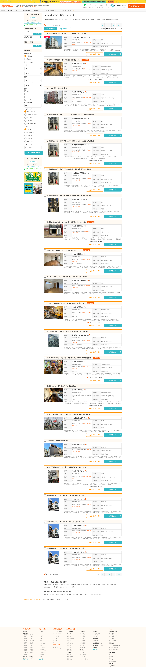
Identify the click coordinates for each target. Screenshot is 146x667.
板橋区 (31, 652)
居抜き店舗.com (28, 599)
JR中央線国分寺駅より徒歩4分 (57, 88)
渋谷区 (25, 642)
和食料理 (73, 584)
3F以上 (29, 99)
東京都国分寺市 (76, 69)
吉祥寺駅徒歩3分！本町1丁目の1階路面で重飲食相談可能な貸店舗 (69, 169)
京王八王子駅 (81, 280)
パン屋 (53, 587)
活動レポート (112, 661)
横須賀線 (69, 651)
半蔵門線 (82, 643)
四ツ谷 (49, 594)
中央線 (74, 37)
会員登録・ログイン (137, 6)
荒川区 (31, 643)
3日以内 (29, 138)
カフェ (65, 587)
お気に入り (91, 7)
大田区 (25, 640)
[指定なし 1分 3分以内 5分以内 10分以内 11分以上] (32, 106)
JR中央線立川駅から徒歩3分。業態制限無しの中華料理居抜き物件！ (70, 358)
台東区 (31, 636)
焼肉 (115, 584)
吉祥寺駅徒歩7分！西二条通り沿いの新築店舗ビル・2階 (65, 521)
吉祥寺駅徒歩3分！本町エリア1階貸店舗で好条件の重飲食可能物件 (69, 195)
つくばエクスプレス (98, 645)
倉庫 (54, 642)
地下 (28, 91)
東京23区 (25, 633)
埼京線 (69, 636)
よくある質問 (112, 665)
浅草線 (82, 651)
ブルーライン (83, 658)
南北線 (82, 645)
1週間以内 (30, 141)
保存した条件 (101, 7)
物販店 (55, 640)
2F (27, 96)
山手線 (69, 633)
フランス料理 (93, 584)
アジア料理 (110, 584)
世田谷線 (69, 659)
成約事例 (111, 642)
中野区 (25, 651)
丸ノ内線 (82, 635)
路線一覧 (95, 649)
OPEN (111, 656)
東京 (45, 594)
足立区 (25, 647)
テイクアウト (43, 643)
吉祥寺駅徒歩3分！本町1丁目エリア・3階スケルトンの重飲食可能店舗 (70, 114)
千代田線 (82, 640)
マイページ (107, 7)
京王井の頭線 (97, 633)
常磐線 (69, 645)
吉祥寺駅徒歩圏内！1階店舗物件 (58, 440)
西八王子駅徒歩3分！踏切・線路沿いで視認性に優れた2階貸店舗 (68, 414)
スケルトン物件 (57, 649)
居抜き (29, 59)
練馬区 (25, 654)
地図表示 (65, 28)
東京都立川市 (75, 312)
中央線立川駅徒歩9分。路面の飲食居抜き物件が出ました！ (66, 303)
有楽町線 (82, 642)
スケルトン (30, 62)
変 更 (37, 33)
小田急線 (96, 640)
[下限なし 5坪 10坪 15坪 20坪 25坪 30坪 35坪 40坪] (32, 80)
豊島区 (31, 642)
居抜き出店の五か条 (114, 649)
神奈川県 (25, 658)
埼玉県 (31, 656)
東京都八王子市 (76, 42)
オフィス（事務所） (77, 101)
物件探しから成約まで (115, 647)
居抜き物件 (56, 647)
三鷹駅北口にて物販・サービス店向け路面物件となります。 (67, 222)
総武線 (74, 390)
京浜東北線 (70, 643)
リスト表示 (52, 28)
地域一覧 (25, 659)
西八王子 (87, 594)
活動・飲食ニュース (114, 652)
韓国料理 (85, 584)
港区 (25, 636)
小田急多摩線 (97, 642)
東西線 (82, 638)
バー (69, 587)
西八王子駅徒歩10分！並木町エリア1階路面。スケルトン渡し (67, 33)
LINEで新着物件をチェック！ (34, 24)
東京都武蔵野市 (76, 123)
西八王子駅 (80, 37)
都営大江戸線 (76, 335)
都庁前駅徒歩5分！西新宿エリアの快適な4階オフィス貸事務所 (68, 331)
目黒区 (25, 649)
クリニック (56, 636)
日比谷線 (82, 636)
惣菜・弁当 (59, 587)
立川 (70, 594)
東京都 (25, 631)
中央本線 (75, 118)
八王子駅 (79, 471)
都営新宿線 (83, 654)
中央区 (31, 635)
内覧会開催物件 (31, 123)
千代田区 (26, 635)
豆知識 (111, 659)
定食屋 (74, 399)
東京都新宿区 (75, 340)
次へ (119, 25)
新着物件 (111, 633)
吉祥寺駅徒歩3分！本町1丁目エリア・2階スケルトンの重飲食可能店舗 (70, 141)
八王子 (81, 594)
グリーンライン (84, 659)
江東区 (31, 638)
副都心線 (82, 647)
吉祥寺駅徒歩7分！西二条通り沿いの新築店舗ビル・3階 (65, 495)
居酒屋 (45, 584)
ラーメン (74, 73)
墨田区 (25, 638)
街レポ (111, 654)
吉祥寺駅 (81, 118)
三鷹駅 (79, 226)
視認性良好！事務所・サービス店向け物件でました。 (64, 250)
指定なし (29, 56)
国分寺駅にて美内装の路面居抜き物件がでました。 (64, 60)
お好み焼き (47, 587)
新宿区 (25, 645)
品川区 (31, 647)
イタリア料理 (102, 584)
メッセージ (96, 7)
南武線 (69, 649)
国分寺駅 (79, 63)
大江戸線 (82, 656)
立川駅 (79, 307)
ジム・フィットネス (58, 635)
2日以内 (29, 135)
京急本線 (95, 647)
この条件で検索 (35, 152)
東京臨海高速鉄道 (97, 643)
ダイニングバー (43, 642)
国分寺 (66, 594)
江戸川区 (26, 652)
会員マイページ (113, 663)
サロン (55, 638)
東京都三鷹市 (75, 259)
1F (27, 94)
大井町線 (69, 658)
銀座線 (82, 633)
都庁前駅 (84, 335)
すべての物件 (31, 111)
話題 (110, 658)
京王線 (74, 280)
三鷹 (61, 594)
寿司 (62, 584)
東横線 (69, 654)
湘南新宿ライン (71, 638)
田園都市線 (70, 656)
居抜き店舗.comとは (114, 645)
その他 (41, 658)
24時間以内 (30, 132)
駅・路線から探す (38, 599)
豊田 (77, 594)
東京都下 (25, 656)
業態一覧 (41, 659)
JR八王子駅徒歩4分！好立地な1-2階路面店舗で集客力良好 (66, 467)
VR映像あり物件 (32, 114)
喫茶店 (50, 584)
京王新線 (96, 635)
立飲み (74, 587)
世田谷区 (32, 640)
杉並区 (31, 651)
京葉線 (69, 647)
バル (78, 587)
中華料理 (74, 371)
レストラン (56, 584)
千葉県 (31, 658)
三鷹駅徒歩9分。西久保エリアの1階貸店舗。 (62, 386)
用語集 (111, 651)
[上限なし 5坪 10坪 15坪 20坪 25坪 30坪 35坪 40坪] (32, 85)
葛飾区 (31, 649)
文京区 (31, 645)
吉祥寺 (57, 594)
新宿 (53, 594)
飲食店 (41, 635)
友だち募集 (85, 7)
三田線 (82, 652)
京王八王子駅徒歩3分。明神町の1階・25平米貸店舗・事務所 (67, 276)
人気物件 (29, 120)
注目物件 (29, 117)
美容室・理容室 (57, 633)
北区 (25, 643)
